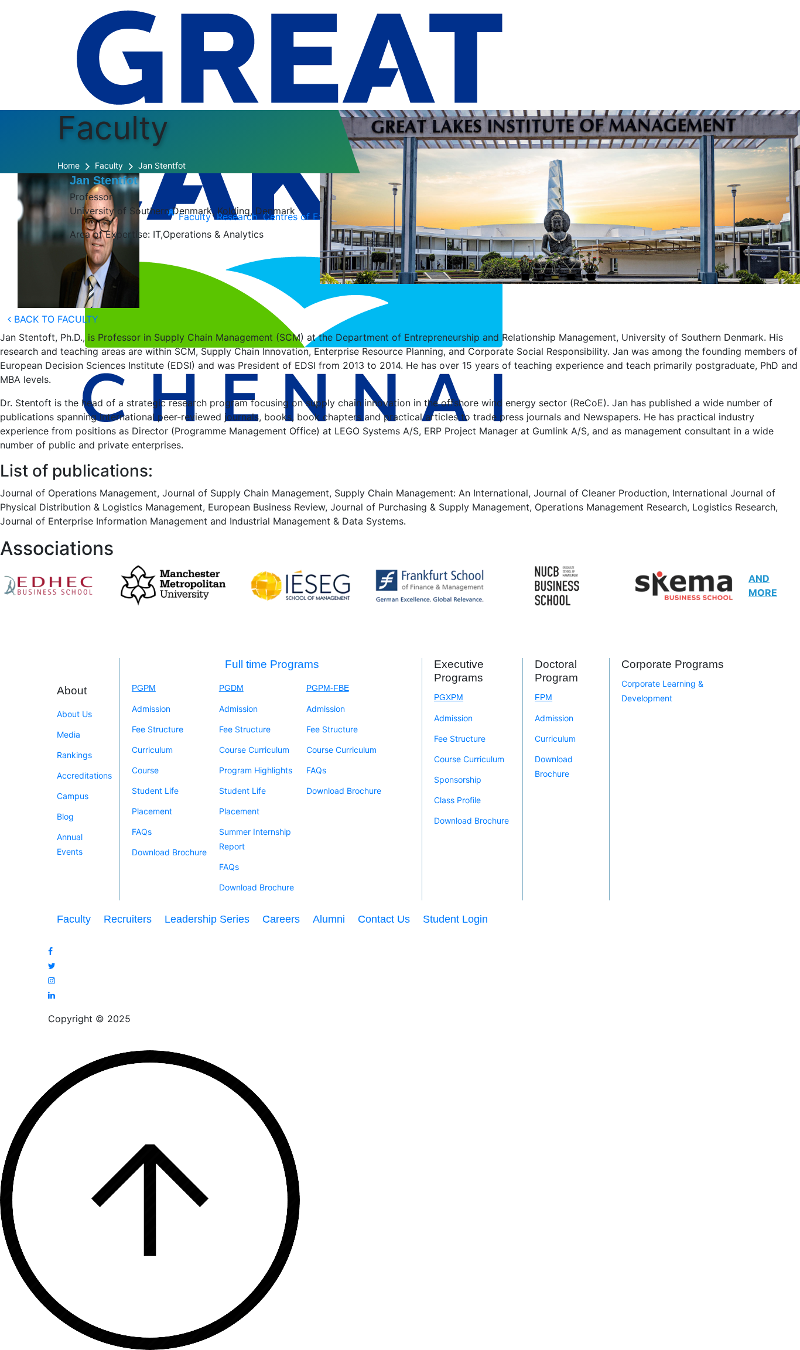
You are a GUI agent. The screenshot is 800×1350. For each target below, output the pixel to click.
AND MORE (762, 585)
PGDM (231, 688)
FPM (543, 697)
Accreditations (84, 775)
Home (68, 165)
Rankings (74, 755)
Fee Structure (157, 729)
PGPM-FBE (327, 688)
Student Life (155, 791)
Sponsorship (457, 779)
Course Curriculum (254, 750)
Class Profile (457, 800)
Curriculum (152, 750)
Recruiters (128, 919)
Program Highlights (255, 770)
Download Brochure (169, 852)
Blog (65, 816)
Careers (281, 919)
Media (68, 734)
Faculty (109, 165)
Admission (151, 709)
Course (145, 770)
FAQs (142, 832)
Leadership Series (207, 919)
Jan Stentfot (162, 165)
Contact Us (384, 919)
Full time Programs (272, 664)
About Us (74, 714)
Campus (72, 796)
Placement (152, 811)
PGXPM (448, 697)
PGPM (144, 688)
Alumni (329, 919)
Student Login (455, 919)
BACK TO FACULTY (54, 319)
